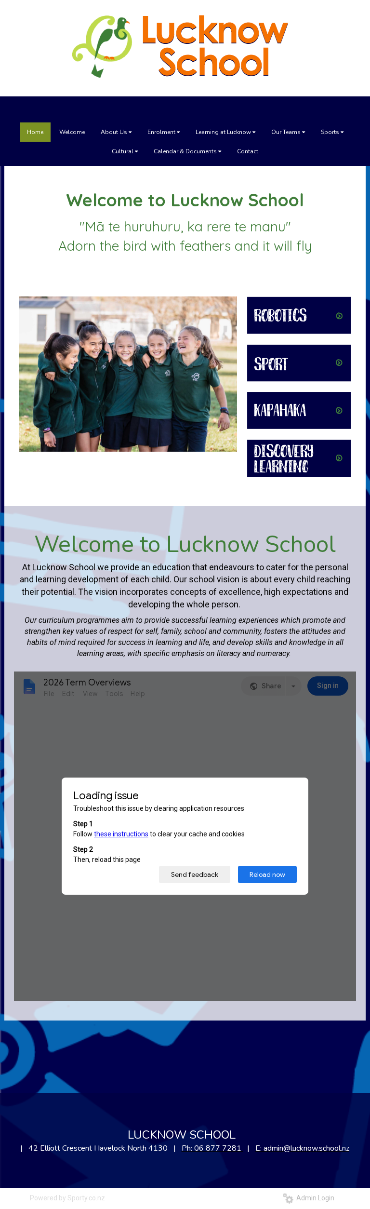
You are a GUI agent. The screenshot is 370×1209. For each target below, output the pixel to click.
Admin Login (313, 1198)
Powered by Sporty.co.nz (67, 1198)
